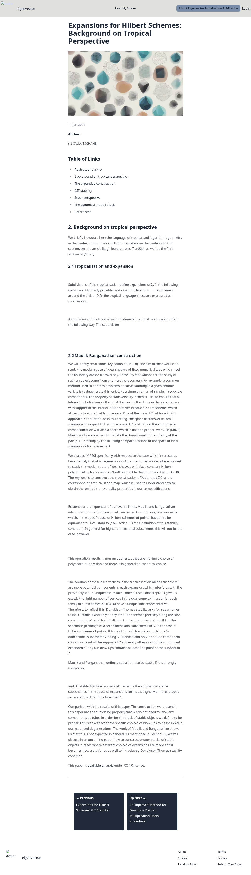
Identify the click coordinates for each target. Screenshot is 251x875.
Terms (222, 852)
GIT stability (83, 190)
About (182, 852)
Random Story (187, 864)
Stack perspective (88, 197)
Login (246, 8)
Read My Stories (125, 8)
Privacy (222, 858)
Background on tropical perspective (101, 176)
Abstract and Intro (88, 169)
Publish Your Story (230, 864)
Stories (182, 858)
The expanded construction (95, 183)
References (83, 212)
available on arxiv (100, 765)
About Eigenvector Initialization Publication (208, 8)
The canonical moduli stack (95, 205)
